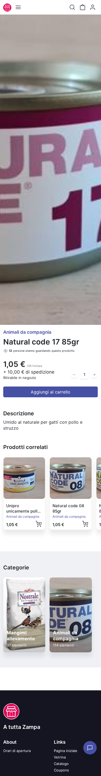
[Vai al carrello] (82, 7)
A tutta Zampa (21, 727)
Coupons (61, 770)
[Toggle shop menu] (18, 7)
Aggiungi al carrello (50, 392)
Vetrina (60, 757)
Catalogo (61, 763)
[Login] (93, 7)
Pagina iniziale (65, 751)
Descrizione (18, 413)
